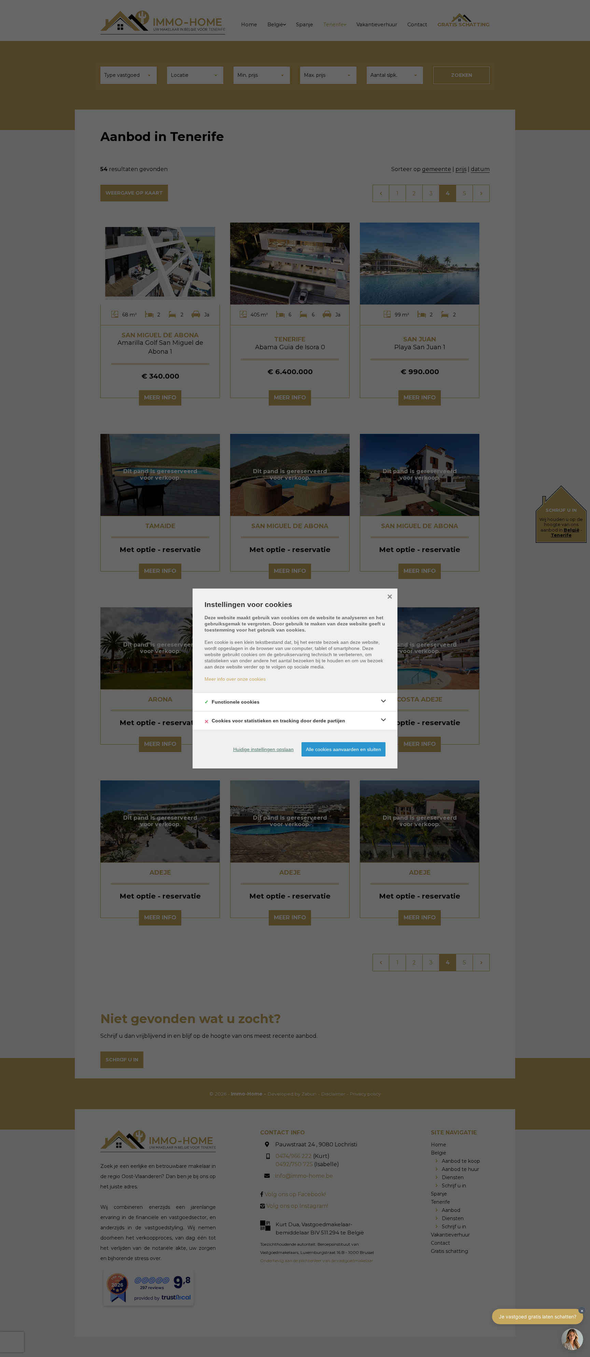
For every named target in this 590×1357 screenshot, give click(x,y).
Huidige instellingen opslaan (263, 749)
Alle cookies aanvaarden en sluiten (343, 749)
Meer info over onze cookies (235, 679)
